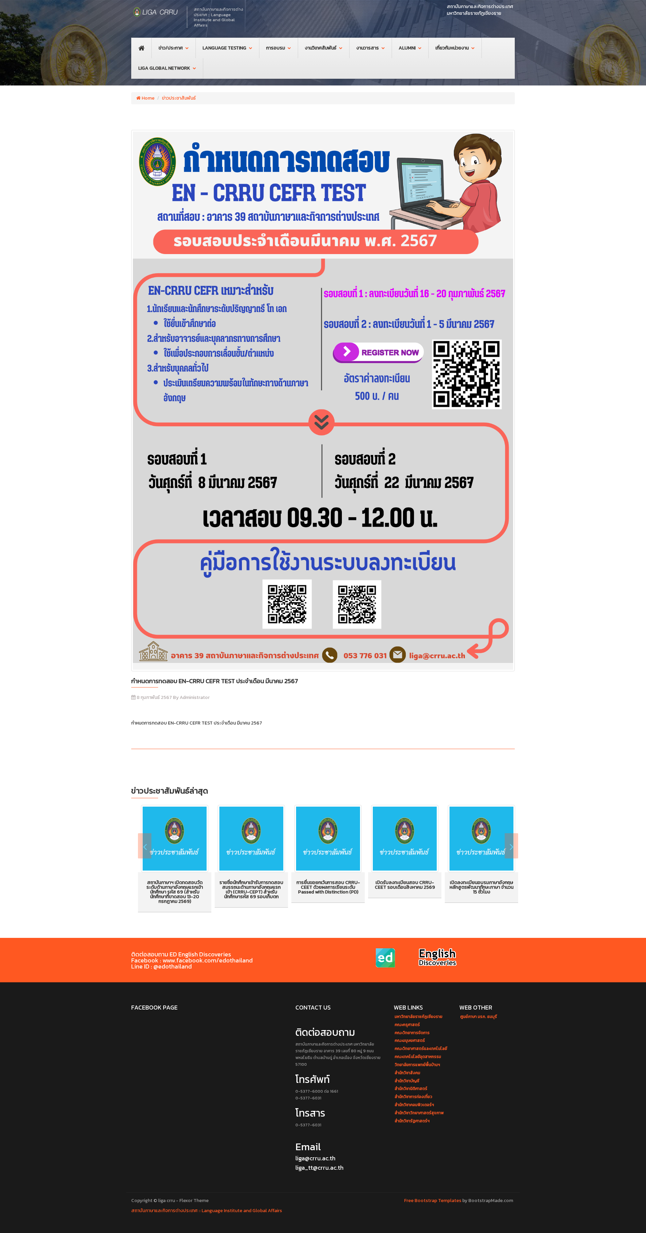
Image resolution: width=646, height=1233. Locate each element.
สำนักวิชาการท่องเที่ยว (413, 1097)
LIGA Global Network (164, 68)
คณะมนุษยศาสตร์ (410, 1041)
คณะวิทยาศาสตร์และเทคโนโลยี (421, 1049)
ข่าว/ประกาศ (170, 47)
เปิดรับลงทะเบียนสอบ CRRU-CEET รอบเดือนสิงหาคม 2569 (405, 885)
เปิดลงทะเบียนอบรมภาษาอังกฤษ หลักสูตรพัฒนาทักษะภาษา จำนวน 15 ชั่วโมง (481, 887)
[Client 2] (437, 958)
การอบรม (275, 47)
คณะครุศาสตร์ (407, 1025)
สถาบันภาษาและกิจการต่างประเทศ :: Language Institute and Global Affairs (206, 1210)
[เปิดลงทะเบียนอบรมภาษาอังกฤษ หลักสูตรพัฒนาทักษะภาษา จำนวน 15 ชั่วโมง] (481, 838)
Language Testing (224, 47)
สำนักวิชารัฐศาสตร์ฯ (412, 1121)
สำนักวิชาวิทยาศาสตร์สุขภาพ (419, 1113)
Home (147, 98)
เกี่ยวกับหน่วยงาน (452, 47)
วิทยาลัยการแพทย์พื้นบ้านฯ (417, 1065)
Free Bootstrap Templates (432, 1200)
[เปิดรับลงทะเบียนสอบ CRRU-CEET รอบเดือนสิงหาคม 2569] (404, 838)
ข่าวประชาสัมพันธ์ (179, 98)
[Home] (155, 12)
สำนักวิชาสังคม (407, 1073)
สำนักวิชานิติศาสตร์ (411, 1089)
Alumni (407, 47)
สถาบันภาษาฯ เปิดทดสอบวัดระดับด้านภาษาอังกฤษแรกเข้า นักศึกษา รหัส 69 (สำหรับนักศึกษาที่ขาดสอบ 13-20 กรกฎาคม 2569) (174, 892)
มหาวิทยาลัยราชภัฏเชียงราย (418, 1017)
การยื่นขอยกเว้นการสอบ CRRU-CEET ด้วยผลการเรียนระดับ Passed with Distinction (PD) (328, 887)
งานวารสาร (367, 47)
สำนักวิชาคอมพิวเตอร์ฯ (414, 1105)
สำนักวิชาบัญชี (407, 1081)
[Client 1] (386, 958)
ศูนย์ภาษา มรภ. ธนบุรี (478, 1017)
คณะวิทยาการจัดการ (412, 1033)
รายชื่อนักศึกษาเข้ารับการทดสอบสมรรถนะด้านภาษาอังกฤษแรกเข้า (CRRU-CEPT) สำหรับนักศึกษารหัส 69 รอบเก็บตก (251, 889)
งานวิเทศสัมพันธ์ (320, 47)
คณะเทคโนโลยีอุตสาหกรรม (418, 1057)
